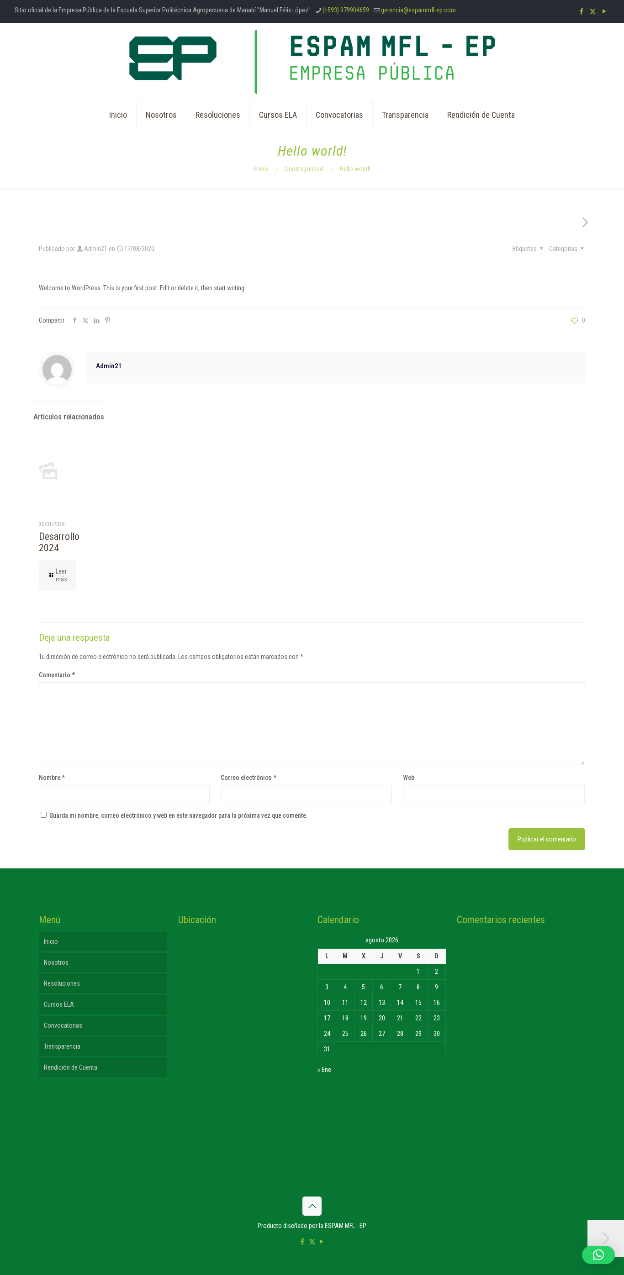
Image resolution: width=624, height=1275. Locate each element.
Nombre (52, 777)
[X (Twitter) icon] (592, 11)
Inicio (261, 168)
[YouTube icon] (604, 11)
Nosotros (56, 962)
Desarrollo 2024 (59, 542)
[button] (598, 1255)
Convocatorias (63, 1025)
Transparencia (62, 1046)
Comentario (57, 675)
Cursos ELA (59, 1004)
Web (408, 777)
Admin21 (95, 248)
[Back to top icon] (312, 1206)
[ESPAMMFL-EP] (312, 62)
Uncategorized (304, 168)
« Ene (324, 1069)
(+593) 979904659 (346, 10)
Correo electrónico (248, 777)
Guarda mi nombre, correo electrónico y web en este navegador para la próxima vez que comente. (178, 815)
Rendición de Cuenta (70, 1067)
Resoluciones (62, 983)
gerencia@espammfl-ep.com (418, 10)
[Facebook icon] (581, 11)
